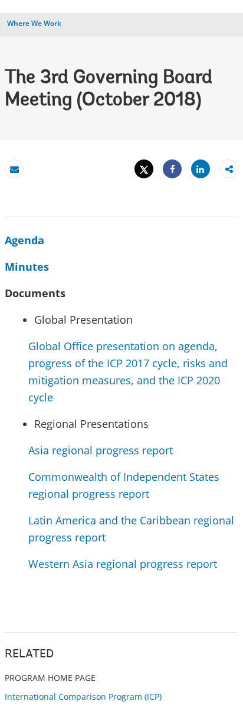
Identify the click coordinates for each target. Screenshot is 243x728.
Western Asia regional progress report (122, 564)
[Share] (172, 169)
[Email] (14, 169)
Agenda (24, 240)
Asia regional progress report (100, 450)
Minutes (27, 267)
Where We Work (34, 23)
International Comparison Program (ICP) (83, 696)
